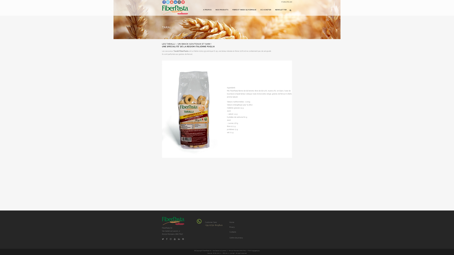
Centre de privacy (236, 238)
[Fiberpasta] (173, 221)
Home (231, 222)
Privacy (232, 227)
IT (282, 2)
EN (285, 2)
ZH (291, 2)
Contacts (232, 232)
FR (288, 2)
